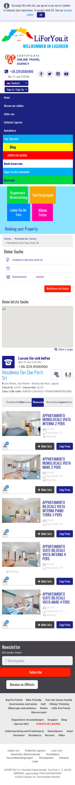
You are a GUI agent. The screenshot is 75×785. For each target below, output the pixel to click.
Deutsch (15, 83)
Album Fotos (42, 212)
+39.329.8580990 (21, 71)
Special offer (21, 724)
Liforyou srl (29, 776)
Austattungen (51, 402)
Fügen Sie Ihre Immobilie (16, 172)
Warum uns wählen (14, 106)
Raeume (38, 402)
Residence (35, 735)
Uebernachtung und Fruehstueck (25, 731)
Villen (61, 735)
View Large (65, 349)
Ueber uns (9, 114)
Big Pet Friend (14, 700)
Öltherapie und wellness (22, 708)
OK (41, 15)
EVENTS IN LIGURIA (48, 724)
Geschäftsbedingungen (20, 757)
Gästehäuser (55, 731)
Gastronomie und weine (23, 704)
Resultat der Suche (25, 238)
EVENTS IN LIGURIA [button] (17, 155)
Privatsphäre (46, 757)
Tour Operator (11, 139)
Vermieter (19, 735)
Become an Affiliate (22, 684)
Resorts (50, 735)
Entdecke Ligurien (13, 122)
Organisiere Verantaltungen (27, 719)
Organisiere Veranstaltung (19, 195)
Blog (64, 719)
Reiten (44, 708)
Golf (43, 704)
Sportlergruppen (42, 195)
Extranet (10, 180)
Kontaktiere (10, 130)
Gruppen (53, 719)
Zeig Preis (64, 446)
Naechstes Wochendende (26, 754)
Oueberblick (11, 402)
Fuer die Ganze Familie (58, 700)
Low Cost (56, 750)
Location (65, 402)
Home (7, 97)
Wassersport (39, 712)
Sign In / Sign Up (15, 89)
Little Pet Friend (60, 708)
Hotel (70, 731)
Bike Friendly (34, 700)
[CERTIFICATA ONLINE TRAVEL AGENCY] (10, 59)
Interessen (25, 402)
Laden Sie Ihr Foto (18, 212)
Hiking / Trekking (59, 704)
